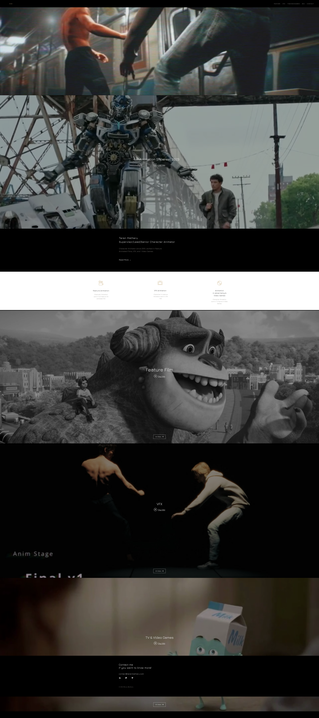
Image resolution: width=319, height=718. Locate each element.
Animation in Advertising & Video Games (219, 293)
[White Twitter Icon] (126, 678)
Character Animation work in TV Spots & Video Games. (219, 301)
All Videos (158, 436)
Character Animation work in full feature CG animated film (101, 296)
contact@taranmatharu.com (132, 674)
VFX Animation (160, 291)
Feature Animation (101, 291)
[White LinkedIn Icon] (120, 678)
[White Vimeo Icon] (132, 678)
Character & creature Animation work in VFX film (161, 296)
